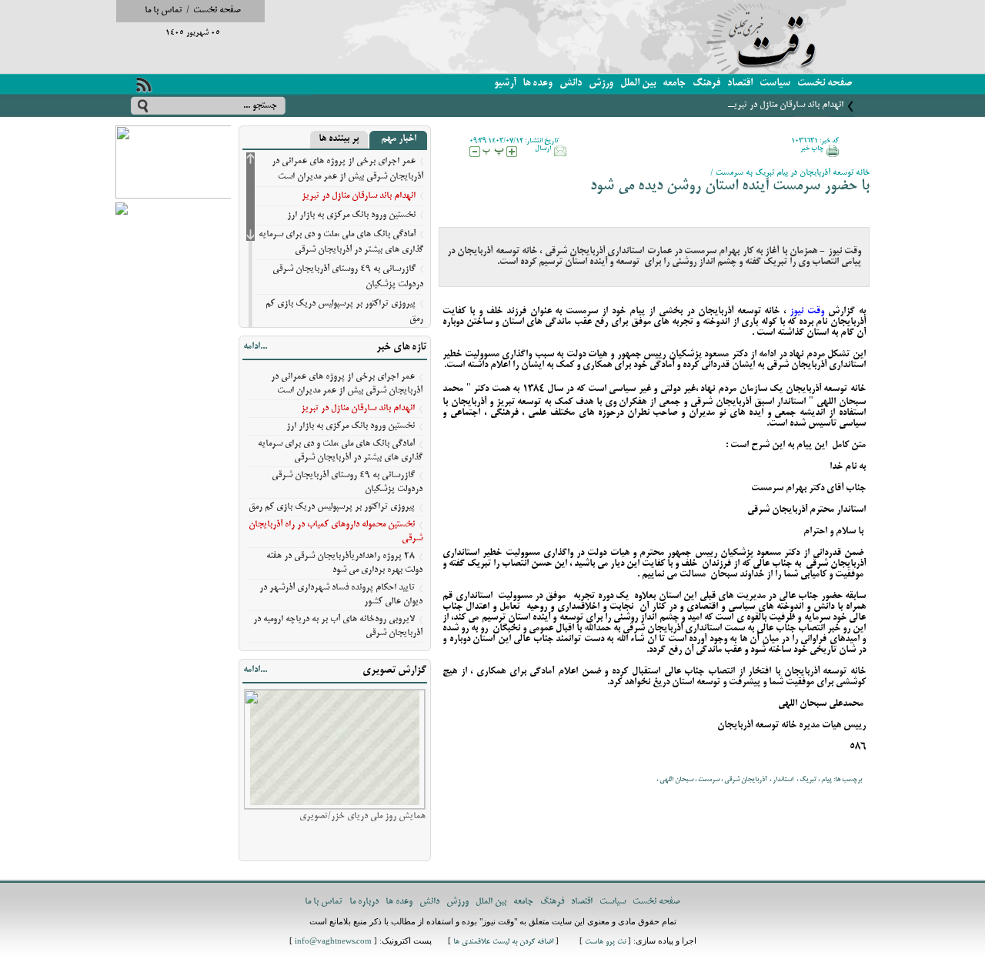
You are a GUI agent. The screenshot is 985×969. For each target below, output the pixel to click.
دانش (570, 83)
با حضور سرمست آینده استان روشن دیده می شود (730, 187)
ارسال (543, 148)
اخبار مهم (398, 139)
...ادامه (255, 347)
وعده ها (538, 83)
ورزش (601, 83)
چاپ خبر (811, 148)
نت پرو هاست (605, 942)
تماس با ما (163, 10)
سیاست (775, 83)
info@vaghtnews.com (333, 942)
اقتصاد (740, 83)
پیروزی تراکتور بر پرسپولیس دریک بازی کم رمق (332, 507)
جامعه (674, 83)
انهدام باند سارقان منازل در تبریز (786, 105)
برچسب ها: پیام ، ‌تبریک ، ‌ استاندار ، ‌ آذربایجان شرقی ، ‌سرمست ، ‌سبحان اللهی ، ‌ (758, 780)
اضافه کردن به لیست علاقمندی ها (503, 942)
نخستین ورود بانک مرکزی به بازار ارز (351, 215)
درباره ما (364, 902)
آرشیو (505, 83)
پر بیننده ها (339, 139)
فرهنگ (706, 83)
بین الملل (638, 83)
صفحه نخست (217, 10)
